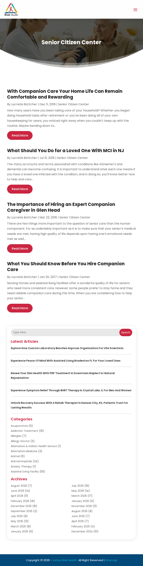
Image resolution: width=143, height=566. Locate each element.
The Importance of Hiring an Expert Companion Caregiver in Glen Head (61, 207)
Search (125, 332)
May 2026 (78, 491)
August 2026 (19, 486)
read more (20, 135)
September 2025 (21, 511)
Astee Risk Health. (65, 560)
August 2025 (80, 511)
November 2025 (82, 506)
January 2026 (80, 501)
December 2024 (82, 531)
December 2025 (21, 506)
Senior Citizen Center (73, 104)
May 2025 (17, 521)
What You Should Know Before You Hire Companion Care (66, 267)
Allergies (16, 436)
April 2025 (78, 521)
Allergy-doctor (20, 441)
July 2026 (78, 486)
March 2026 (79, 496)
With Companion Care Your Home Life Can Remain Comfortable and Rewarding (65, 94)
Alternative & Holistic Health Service (34, 446)
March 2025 (18, 526)
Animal (15, 456)
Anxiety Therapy (21, 466)
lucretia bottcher (24, 104)
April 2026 (17, 496)
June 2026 (17, 491)
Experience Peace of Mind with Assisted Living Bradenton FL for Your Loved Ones (65, 361)
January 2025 (19, 531)
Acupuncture (19, 426)
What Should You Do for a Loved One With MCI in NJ (65, 150)
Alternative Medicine (24, 451)
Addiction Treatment (24, 431)
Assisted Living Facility (25, 471)
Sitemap (111, 560)
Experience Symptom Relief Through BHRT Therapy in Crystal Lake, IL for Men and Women (71, 390)
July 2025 (17, 516)
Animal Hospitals (21, 461)
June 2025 (78, 516)
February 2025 (81, 526)
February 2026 (20, 501)
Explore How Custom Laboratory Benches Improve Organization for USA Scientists (67, 348)
